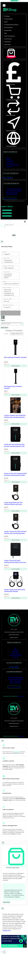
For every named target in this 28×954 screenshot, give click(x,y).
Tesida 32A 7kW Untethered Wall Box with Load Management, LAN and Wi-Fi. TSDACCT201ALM (14, 445)
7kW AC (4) (7, 291)
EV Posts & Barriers (8, 27)
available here (7, 930)
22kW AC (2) (7, 290)
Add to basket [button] (16, 366)
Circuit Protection (8, 38)
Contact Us (9, 166)
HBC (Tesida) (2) (9, 268)
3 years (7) (7, 307)
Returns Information (12, 192)
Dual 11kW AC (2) (9, 293)
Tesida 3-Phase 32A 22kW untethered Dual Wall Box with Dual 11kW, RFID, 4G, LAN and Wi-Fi (15, 561)
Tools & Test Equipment (9, 36)
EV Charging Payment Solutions (11, 24)
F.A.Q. (7, 157)
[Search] (4, 227)
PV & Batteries (7, 41)
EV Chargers (7, 16)
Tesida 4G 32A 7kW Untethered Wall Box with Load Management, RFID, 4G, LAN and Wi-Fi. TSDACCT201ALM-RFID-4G (15, 474)
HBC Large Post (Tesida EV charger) (15, 357)
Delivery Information (12, 194)
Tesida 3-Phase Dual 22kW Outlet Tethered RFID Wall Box (14, 590)
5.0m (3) (6, 301)
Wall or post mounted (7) (11, 284)
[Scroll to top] (1, 952)
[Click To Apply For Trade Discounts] (14, 947)
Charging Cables (7, 30)
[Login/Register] (22, 221)
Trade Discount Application (14, 191)
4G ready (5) (8, 274)
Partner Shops (7, 44)
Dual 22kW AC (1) (9, 295)
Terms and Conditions (12, 165)
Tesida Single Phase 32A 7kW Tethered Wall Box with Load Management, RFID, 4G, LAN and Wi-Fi (15, 503)
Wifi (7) (6, 278)
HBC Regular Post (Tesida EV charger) (13, 387)
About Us (8, 159)
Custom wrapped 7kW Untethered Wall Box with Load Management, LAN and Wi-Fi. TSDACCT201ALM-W (14, 416)
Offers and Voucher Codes (13, 189)
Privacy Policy (10, 163)
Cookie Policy (10, 161)
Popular (6, 21)
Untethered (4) (8, 262)
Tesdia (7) (7, 254)
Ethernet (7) (7, 276)
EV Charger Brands (8, 19)
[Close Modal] (4, 5)
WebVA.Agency (21, 696)
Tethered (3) (8, 260)
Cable (5, 33)
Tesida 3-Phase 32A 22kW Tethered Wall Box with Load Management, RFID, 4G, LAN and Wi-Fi (15, 532)
